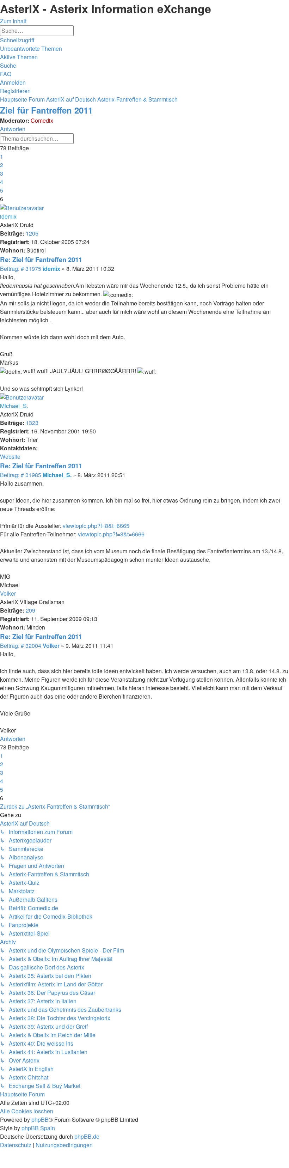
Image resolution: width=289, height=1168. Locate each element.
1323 (32, 423)
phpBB (40, 1119)
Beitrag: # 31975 (21, 268)
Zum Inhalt (13, 21)
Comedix (42, 120)
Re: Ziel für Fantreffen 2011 (41, 259)
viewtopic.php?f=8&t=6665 (96, 526)
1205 (32, 233)
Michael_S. (14, 406)
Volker (8, 593)
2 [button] (1, 165)
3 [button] (1, 173)
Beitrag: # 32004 (21, 645)
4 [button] (1, 182)
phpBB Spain (38, 1128)
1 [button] (1, 156)
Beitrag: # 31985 (21, 475)
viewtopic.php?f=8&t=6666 (111, 534)
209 (30, 610)
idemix (8, 216)
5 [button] (1, 190)
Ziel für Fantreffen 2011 (46, 110)
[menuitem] (31, 48)
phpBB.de (86, 1136)
